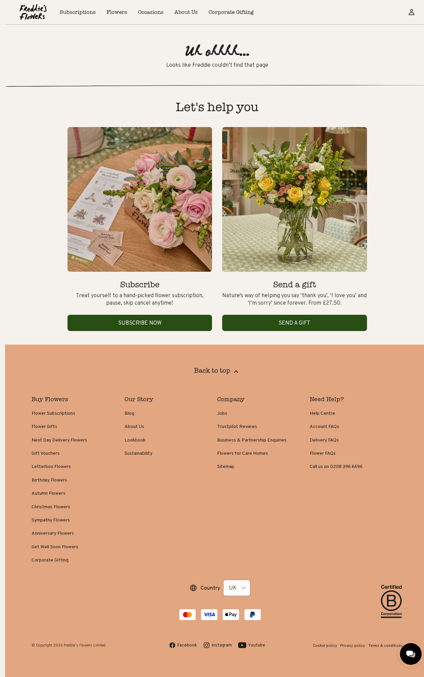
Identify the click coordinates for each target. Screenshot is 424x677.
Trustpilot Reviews (237, 426)
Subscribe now (139, 322)
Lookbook (135, 440)
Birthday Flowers (49, 480)
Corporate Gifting (50, 560)
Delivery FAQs (324, 440)
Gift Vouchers (46, 453)
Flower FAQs (323, 453)
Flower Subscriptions (53, 413)
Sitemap (225, 466)
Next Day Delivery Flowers (59, 440)
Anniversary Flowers (53, 533)
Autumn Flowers (48, 493)
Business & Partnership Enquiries (252, 440)
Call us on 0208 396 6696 (336, 466)
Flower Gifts (44, 426)
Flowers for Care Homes (242, 453)
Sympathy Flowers (51, 520)
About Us (134, 426)
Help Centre (322, 413)
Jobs (222, 413)
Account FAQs (324, 426)
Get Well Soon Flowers (55, 546)
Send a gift (294, 322)
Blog (129, 413)
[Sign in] (411, 12)
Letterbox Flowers (51, 466)
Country (210, 587)
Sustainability (138, 453)
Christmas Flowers (51, 507)
